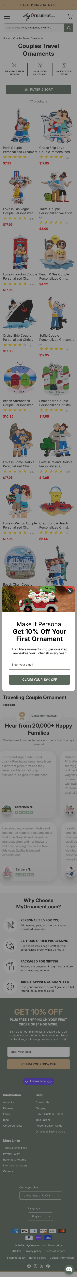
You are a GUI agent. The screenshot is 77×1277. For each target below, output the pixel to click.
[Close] (70, 590)
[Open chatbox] (69, 1269)
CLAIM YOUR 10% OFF (39, 680)
